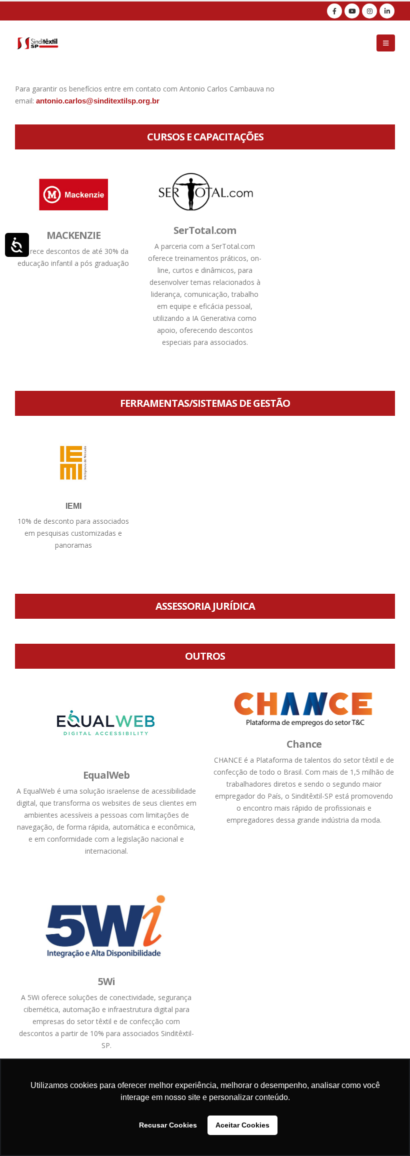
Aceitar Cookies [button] (243, 1125)
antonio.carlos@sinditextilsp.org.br (98, 101)
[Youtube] (352, 10)
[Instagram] (369, 10)
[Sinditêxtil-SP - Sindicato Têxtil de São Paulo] (37, 43)
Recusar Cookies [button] (168, 1125)
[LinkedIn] (387, 10)
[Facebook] (334, 10)
